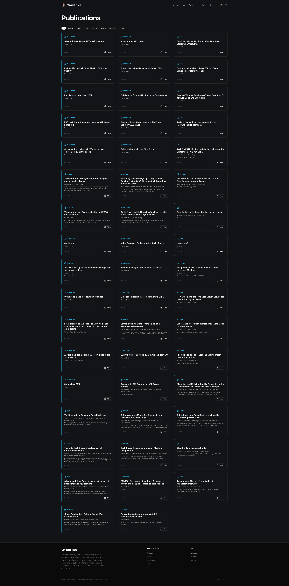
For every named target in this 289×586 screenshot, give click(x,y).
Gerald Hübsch (204, 451)
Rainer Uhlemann (158, 187)
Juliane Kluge (191, 155)
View (109, 52)
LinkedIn (225, 579)
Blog (183, 5)
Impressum (194, 553)
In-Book (94, 28)
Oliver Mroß (146, 421)
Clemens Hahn (145, 329)
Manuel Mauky (134, 390)
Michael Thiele (191, 184)
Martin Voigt (90, 418)
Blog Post (113, 28)
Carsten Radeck (156, 421)
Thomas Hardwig (136, 218)
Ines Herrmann (125, 187)
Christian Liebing (94, 487)
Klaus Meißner (213, 390)
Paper (79, 28)
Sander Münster (136, 187)
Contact (193, 560)
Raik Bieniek (125, 390)
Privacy (193, 557)
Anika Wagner (203, 390)
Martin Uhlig (181, 184)
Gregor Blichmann (80, 453)
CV (211, 5)
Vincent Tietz (68, 44)
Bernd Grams (155, 329)
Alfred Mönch (191, 360)
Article (70, 28)
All (64, 28)
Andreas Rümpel (182, 390)
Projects (174, 5)
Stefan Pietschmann (93, 453)
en (221, 5)
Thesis (103, 28)
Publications (193, 5)
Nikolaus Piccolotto (183, 421)
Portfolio (85, 579)
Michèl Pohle (105, 487)
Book (86, 28)
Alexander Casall (146, 390)
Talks (204, 5)
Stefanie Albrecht (80, 332)
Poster (122, 28)
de (226, 5)
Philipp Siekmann (100, 418)
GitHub (217, 579)
